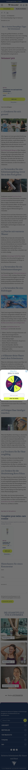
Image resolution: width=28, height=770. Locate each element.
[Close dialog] (26, 371)
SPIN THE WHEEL (14, 398)
